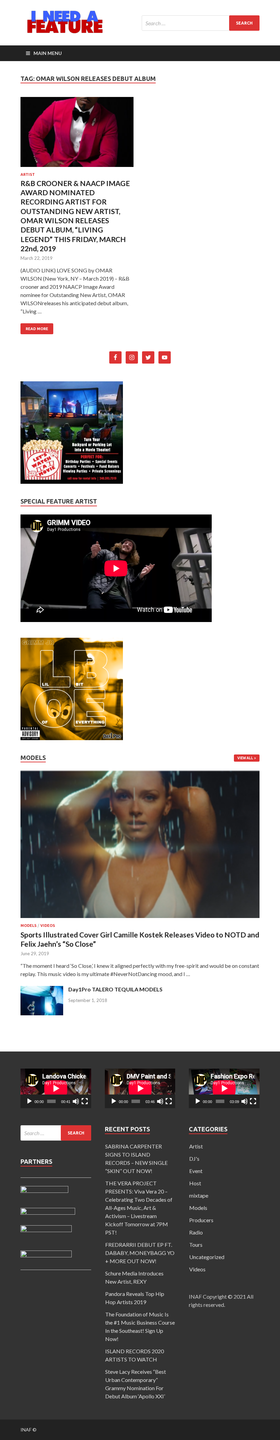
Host (195, 1183)
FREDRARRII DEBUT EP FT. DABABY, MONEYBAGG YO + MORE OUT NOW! (139, 1252)
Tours (195, 1244)
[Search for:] (201, 23)
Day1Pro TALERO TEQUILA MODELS (115, 989)
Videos (47, 925)
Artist (27, 174)
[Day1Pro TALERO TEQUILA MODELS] (41, 1013)
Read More (37, 329)
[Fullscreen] (84, 1101)
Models (28, 925)
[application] (55, 1088)
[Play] (29, 1101)
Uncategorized (206, 1257)
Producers (201, 1220)
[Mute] (75, 1101)
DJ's (194, 1158)
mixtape (198, 1195)
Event (195, 1171)
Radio (196, 1232)
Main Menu (47, 53)
